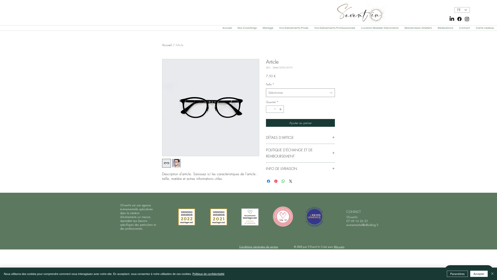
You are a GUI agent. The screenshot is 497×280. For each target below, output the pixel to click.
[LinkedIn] (452, 19)
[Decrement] (269, 109)
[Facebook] (459, 19)
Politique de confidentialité (208, 274)
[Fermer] (492, 274)
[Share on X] (290, 181)
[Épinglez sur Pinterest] (276, 181)
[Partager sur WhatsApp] (283, 181)
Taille (270, 84)
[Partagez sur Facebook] (268, 181)
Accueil (167, 45)
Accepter (479, 274)
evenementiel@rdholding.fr (362, 225)
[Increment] (280, 109)
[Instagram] (467, 19)
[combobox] (300, 92)
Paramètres (457, 274)
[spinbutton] (274, 109)
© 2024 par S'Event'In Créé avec (319, 246)
